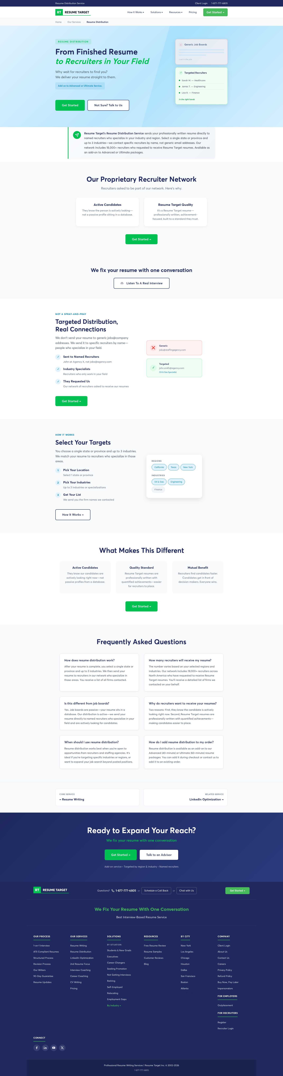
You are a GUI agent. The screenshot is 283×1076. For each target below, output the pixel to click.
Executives (112, 956)
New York (186, 945)
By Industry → (114, 1005)
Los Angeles (187, 951)
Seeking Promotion (117, 968)
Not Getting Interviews (119, 974)
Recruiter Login (226, 1028)
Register (222, 1022)
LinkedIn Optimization (82, 957)
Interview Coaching (80, 970)
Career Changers (116, 962)
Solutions (157, 12)
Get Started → (215, 12)
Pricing (193, 12)
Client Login (201, 3)
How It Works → (73, 515)
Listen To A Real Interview (144, 283)
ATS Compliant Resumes (46, 951)
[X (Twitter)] (62, 1048)
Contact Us (223, 957)
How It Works (135, 12)
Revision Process (42, 963)
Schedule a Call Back (156, 890)
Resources (175, 12)
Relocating (112, 993)
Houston (185, 963)
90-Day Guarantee (43, 976)
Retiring (111, 980)
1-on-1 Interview (41, 945)
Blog (146, 963)
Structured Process (43, 957)
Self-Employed (115, 987)
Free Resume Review (155, 945)
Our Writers (39, 970)
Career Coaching (79, 976)
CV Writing (75, 982)
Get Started (70, 105)
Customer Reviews (153, 957)
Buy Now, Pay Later (228, 982)
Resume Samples (153, 951)
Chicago (185, 957)
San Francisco (188, 976)
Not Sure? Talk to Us (108, 105)
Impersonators (225, 988)
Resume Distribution (80, 951)
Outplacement (225, 1005)
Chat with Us (186, 890)
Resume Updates (42, 982)
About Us (222, 951)
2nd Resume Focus (80, 963)
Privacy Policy (225, 970)
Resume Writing (78, 945)
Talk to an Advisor (159, 855)
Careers (222, 963)
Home (58, 22)
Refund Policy (225, 976)
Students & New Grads (119, 950)
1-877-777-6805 (219, 3)
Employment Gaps (116, 999)
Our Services (74, 22)
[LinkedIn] (45, 1048)
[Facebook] (36, 1048)
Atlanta (184, 988)
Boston (184, 982)
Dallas (184, 970)
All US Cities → (190, 992)
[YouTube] (53, 1048)
